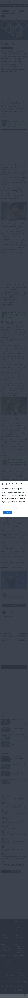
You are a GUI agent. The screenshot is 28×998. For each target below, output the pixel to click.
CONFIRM (7, 512)
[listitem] (14, 508)
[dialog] (14, 499)
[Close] (25, 484)
